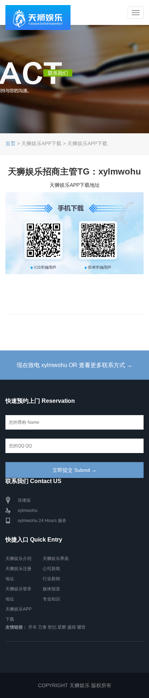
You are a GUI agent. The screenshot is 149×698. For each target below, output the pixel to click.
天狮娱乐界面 (56, 558)
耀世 (81, 627)
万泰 (42, 627)
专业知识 (51, 599)
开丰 (32, 627)
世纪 (52, 627)
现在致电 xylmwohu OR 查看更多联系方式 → (74, 365)
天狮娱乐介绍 (18, 558)
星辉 (62, 627)
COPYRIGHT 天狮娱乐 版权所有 (74, 685)
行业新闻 (51, 578)
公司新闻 (51, 568)
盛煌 (71, 627)
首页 (10, 143)
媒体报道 (51, 588)
